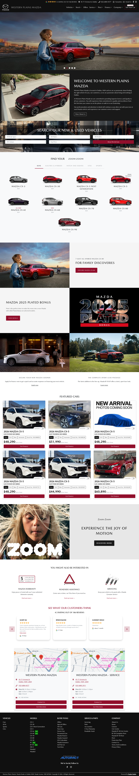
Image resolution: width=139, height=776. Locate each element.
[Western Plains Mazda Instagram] (136, 2)
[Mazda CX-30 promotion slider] (69, 68)
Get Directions (41, 707)
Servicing (87, 722)
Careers (114, 727)
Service (92, 7)
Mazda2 (32, 749)
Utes (4, 729)
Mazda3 (32, 751)
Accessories (88, 727)
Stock (78, 7)
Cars (4, 722)
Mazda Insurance (63, 742)
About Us (115, 722)
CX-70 (32, 736)
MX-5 (32, 747)
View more (23, 633)
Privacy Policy (116, 747)
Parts (86, 724)
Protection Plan (117, 740)
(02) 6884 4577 (106, 2)
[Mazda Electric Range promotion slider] (74, 68)
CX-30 (32, 724)
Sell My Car (61, 745)
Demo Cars (61, 731)
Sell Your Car (130, 7)
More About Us (80, 114)
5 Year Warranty (90, 729)
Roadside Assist (90, 731)
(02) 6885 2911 (80, 685)
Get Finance (24, 446)
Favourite (37, 428)
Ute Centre (115, 729)
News (113, 724)
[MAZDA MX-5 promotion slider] (72, 68)
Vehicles (69, 7)
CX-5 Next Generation (37, 727)
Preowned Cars (62, 733)
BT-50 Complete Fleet (119, 733)
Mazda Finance (62, 736)
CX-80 (32, 738)
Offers (85, 7)
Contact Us (41, 702)
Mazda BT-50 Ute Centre (120, 731)
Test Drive (60, 747)
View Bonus (13, 318)
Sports (5, 727)
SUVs (4, 724)
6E (31, 742)
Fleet (100, 7)
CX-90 (32, 740)
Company (117, 7)
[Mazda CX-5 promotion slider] (64, 68)
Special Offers (61, 724)
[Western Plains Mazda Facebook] (133, 2)
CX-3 (31, 722)
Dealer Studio (132, 774)
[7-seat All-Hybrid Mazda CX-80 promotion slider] (67, 68)
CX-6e (32, 731)
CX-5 (31, 729)
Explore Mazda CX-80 (86, 270)
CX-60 (32, 733)
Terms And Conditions (119, 745)
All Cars (59, 727)
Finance (108, 7)
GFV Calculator (62, 740)
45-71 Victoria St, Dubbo (89, 2)
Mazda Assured (62, 738)
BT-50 (32, 745)
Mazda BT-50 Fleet (118, 736)
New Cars (60, 729)
